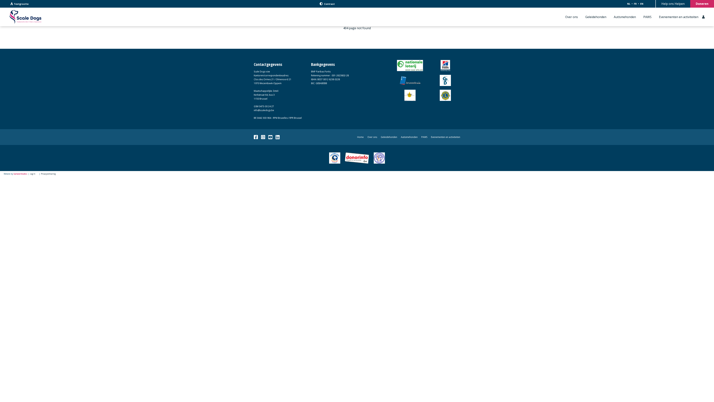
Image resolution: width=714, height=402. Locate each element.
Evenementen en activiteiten (678, 17)
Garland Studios (20, 174)
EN (641, 3)
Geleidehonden (595, 17)
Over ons (571, 17)
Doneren (702, 4)
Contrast (329, 4)
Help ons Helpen (673, 4)
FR (635, 3)
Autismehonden (625, 17)
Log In (32, 174)
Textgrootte (21, 4)
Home (360, 137)
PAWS (647, 17)
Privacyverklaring (48, 174)
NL (628, 3)
